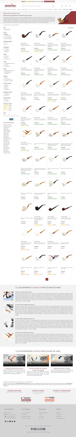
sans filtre (8, 59)
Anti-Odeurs (50, 9)
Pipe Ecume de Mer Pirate (66, 193)
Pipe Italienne (6, 137)
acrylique (7, 93)
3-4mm (7, 56)
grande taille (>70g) (9, 70)
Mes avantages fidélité (26, 416)
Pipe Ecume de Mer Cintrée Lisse (26, 268)
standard (7, 66)
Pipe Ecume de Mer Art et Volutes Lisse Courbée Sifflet (40, 119)
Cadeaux (55, 9)
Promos (70, 9)
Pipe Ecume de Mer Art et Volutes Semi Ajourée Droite (53, 243)
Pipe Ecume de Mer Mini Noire (39, 268)
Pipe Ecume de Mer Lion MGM (53, 194)
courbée (7, 50)
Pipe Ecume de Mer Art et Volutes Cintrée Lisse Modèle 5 (67, 70)
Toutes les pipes (7, 152)
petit (6, 88)
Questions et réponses (43, 412)
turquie (7, 101)
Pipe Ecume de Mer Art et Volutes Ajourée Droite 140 (26, 70)
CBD (42, 9)
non (6, 43)
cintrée (7, 48)
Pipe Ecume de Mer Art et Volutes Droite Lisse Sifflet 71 (54, 95)
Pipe (29, 9)
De (4, 114)
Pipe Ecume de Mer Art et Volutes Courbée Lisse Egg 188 (39, 95)
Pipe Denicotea (7, 131)
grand (7, 64)
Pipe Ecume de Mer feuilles (66, 168)
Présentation (58, 412)
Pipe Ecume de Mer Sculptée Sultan (27, 218)
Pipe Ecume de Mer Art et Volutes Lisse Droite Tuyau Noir (66, 119)
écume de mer (8, 79)
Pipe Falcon (6, 136)
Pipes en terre (6, 151)
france (7, 99)
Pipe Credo (6, 129)
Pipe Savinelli (6, 147)
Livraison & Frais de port (26, 418)
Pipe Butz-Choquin (7, 126)
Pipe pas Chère (7, 143)
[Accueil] (3, 25)
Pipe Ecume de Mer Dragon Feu (53, 169)
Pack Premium (59, 416)
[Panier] (69, 6)
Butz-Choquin (8, 37)
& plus (10, 105)
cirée (6, 77)
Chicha (45, 9)
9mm (6, 57)
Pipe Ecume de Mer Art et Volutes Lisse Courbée (66, 95)
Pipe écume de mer (15, 25)
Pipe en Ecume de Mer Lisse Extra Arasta (67, 268)
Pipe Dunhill (6, 133)
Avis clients (41, 418)
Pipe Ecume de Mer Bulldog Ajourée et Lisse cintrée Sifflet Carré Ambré (53, 144)
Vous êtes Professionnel (60, 418)
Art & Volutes (8, 35)
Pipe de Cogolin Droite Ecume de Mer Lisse (52, 218)
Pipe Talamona (7, 148)
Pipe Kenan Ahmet (7, 138)
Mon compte (24, 414)
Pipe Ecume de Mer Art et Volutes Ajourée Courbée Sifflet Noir (66, 45)
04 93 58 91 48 (8, 412)
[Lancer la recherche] (53, 6)
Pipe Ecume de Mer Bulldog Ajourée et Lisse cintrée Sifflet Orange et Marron (67, 144)
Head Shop (14, 9)
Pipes (6, 25)
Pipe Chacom (6, 127)
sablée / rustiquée (9, 80)
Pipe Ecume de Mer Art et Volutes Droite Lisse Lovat (39, 243)
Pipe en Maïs (6, 134)
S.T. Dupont (34, 9)
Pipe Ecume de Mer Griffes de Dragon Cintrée (39, 194)
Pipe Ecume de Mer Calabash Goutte (65, 243)
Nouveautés (65, 9)
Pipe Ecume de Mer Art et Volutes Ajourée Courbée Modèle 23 (53, 45)
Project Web (47, 432)
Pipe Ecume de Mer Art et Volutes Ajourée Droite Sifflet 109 (39, 70)
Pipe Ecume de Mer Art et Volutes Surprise (26, 144)
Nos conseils (41, 416)
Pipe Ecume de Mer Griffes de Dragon (26, 194)
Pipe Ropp (6, 145)
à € (11, 114)
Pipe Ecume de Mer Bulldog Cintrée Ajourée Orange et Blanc (40, 169)
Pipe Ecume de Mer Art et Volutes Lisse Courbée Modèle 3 (26, 119)
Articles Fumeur (7, 9)
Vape (38, 9)
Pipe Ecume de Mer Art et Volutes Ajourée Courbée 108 (40, 45)
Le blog (40, 414)
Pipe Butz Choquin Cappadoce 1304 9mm (25, 45)
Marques (60, 9)
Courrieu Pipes (8, 38)
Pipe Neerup (6, 140)
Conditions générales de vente (45, 425)
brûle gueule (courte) (10, 63)
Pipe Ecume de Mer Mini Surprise (53, 268)
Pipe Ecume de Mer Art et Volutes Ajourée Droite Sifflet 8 (53, 70)
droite (7, 51)
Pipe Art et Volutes (7, 124)
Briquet (18, 9)
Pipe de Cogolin (7, 130)
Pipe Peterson (6, 144)
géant (6, 85)
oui (6, 44)
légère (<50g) (8, 72)
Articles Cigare (24, 9)
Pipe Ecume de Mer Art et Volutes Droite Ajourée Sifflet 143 (26, 243)
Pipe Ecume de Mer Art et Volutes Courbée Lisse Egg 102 (26, 95)
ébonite (7, 95)
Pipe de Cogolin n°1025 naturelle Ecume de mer (66, 218)
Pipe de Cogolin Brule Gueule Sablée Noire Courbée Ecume (38, 218)
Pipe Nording (6, 141)
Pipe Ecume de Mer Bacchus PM (40, 144)
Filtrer (11, 119)
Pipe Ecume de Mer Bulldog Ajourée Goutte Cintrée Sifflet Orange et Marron (27, 169)
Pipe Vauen (6, 150)
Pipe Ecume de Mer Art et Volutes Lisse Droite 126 (53, 119)
